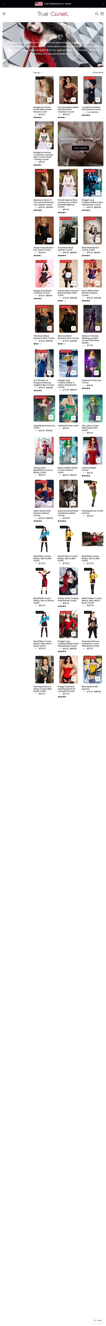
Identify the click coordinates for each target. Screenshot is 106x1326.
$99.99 (90, 385)
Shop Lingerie (80, 148)
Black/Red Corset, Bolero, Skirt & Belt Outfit (91, 558)
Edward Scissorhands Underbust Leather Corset (68, 513)
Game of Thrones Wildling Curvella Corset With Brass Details (90, 339)
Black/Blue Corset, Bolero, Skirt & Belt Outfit (42, 558)
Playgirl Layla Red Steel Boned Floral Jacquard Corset (66, 688)
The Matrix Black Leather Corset (66, 248)
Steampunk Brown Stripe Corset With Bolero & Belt (43, 688)
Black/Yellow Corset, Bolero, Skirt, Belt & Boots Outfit (92, 600)
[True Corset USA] (53, 14)
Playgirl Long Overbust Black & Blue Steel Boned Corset (92, 202)
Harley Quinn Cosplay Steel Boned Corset (68, 599)
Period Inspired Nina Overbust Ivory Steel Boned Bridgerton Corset (67, 203)
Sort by (37, 72)
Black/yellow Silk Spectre (90, 687)
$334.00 (90, 605)
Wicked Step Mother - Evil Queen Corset (44, 248)
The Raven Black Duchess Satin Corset (44, 337)
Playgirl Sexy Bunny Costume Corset (43, 291)
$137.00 (66, 694)
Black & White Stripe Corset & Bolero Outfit (67, 470)
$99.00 (90, 433)
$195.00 (42, 605)
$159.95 (66, 114)
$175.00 (42, 563)
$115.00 (90, 648)
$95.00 (42, 162)
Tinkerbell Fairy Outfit (68, 425)
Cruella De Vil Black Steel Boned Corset (91, 108)
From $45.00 (93, 112)
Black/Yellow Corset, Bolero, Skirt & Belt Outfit (68, 558)
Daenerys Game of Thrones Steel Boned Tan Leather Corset (43, 202)
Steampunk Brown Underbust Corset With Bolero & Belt (90, 643)
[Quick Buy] (49, 99)
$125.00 (90, 516)
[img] (38, 117)
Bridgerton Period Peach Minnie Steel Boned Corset (43, 109)
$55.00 (42, 114)
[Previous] (3, 4)
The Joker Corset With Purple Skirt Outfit (90, 427)
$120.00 (42, 694)
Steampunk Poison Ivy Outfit (44, 426)
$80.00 (90, 473)
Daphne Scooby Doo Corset (91, 381)
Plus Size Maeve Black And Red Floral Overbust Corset (68, 109)
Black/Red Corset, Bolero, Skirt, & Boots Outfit (44, 600)
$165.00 (42, 475)
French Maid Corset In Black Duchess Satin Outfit (68, 292)
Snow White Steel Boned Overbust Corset (90, 292)
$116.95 (66, 428)
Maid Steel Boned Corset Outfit (90, 248)
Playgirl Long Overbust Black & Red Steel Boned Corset (68, 643)
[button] (96, 14)
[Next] (103, 4)
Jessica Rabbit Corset (89, 469)
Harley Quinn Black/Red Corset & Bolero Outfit (43, 470)
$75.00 (90, 345)
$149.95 (42, 252)
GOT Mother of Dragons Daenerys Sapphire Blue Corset (44, 382)
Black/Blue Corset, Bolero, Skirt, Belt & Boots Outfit (43, 643)
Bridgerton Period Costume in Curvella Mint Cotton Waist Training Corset (43, 156)
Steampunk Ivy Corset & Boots (92, 512)
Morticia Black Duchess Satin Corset (68, 337)
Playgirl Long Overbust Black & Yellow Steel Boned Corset (67, 383)
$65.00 (66, 209)
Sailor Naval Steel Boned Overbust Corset (42, 513)
